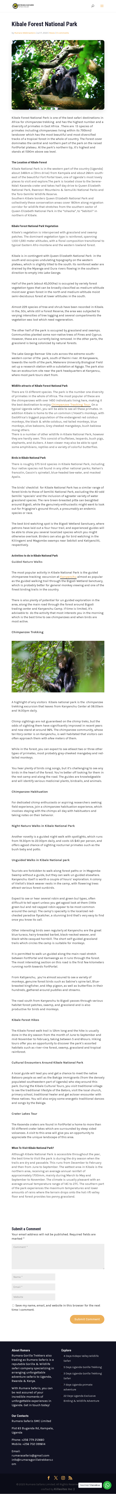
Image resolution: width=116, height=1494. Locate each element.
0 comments (62, 33)
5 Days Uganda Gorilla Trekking (83, 1367)
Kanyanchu (68, 577)
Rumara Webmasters (24, 33)
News (52, 33)
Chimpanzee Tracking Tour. (71, 404)
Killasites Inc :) (64, 1489)
